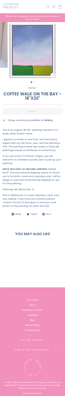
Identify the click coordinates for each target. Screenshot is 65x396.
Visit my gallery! (32, 340)
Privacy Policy (32, 330)
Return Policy (32, 325)
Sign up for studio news (31, 350)
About (32, 305)
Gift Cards (32, 299)
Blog (32, 320)
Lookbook (32, 315)
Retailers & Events (32, 310)
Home (32, 88)
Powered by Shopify (32, 393)
